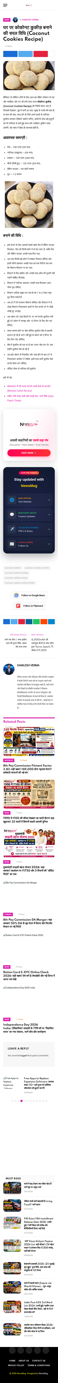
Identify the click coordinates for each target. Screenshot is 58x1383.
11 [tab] (42, 1101)
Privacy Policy (16, 1365)
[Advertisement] (29, 1139)
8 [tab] (33, 1101)
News (7, 20)
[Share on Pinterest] (41, 54)
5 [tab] (24, 1101)
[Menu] (5, 5)
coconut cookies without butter (20, 583)
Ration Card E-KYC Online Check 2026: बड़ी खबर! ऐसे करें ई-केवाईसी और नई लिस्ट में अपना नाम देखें (29, 976)
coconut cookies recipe (16, 578)
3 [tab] (18, 1101)
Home (12, 1361)
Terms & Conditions (39, 1365)
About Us (24, 1361)
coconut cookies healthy (16, 573)
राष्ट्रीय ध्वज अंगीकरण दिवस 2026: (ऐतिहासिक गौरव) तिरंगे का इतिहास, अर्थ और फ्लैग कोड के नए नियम (39, 1328)
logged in (24, 1055)
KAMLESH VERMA (30, 20)
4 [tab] (21, 1101)
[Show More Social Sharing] (52, 54)
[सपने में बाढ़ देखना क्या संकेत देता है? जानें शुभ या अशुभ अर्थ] (12, 1188)
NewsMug (43, 1373)
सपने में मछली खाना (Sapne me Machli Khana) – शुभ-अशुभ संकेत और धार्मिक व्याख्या (38, 1286)
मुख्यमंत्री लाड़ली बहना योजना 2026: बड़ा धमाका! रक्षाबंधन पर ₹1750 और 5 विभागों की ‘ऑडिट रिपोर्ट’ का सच (28, 871)
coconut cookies (13, 568)
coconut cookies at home (37, 568)
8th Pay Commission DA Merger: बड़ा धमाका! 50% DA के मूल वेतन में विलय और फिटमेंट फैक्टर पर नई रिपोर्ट (27, 923)
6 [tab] (27, 1101)
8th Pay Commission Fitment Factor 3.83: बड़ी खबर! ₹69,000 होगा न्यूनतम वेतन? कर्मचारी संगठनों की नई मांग (27, 769)
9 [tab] (36, 1101)
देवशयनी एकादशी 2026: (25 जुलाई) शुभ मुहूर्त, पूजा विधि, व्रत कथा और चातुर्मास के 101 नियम (39, 1267)
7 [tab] (30, 1101)
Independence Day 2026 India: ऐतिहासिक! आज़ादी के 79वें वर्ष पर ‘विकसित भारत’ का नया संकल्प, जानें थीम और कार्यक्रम (28, 1028)
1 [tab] (12, 1101)
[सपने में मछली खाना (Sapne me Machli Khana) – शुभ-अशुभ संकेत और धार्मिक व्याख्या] (12, 1287)
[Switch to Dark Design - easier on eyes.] (48, 5)
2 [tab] (15, 1101)
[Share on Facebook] (10, 54)
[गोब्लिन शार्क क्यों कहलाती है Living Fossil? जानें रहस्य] (12, 1205)
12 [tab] (46, 1101)
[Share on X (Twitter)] (25, 54)
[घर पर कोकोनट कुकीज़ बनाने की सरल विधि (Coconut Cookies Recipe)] (29, 75)
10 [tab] (39, 1101)
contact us (38, 1361)
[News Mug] (29, 5)
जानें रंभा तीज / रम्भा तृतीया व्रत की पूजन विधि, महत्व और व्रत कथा (16, 643)
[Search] (53, 5)
